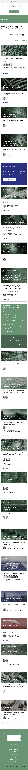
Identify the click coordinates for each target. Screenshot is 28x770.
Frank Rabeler (13, 635)
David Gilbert (9, 519)
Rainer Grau (13, 368)
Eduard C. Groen (10, 67)
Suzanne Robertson (10, 399)
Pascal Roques (13, 609)
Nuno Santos (9, 462)
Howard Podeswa (14, 294)
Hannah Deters (17, 67)
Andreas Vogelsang (18, 579)
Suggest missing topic (9, 179)
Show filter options (12, 34)
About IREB (14, 747)
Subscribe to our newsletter (13, 344)
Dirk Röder (14, 519)
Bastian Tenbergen (10, 579)
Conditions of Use (20, 766)
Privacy (13, 766)
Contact (14, 751)
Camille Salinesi (14, 259)
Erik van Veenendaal (15, 717)
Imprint (9, 766)
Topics (15, 11)
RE (14, 1)
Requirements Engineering (14, 6)
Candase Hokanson (14, 663)
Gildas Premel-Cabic (10, 430)
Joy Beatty (9, 663)
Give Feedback (14, 757)
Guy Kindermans (14, 125)
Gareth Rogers (13, 233)
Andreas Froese (13, 580)
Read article (5, 73)
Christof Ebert (13, 690)
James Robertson (18, 399)
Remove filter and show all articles (20, 40)
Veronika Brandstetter (11, 581)
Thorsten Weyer (6, 580)
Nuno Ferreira (15, 462)
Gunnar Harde (13, 97)
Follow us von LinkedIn (13, 340)
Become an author (14, 761)
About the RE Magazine (14, 749)
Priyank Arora (13, 547)
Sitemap (4, 766)
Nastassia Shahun (14, 205)
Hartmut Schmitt (6, 68)
